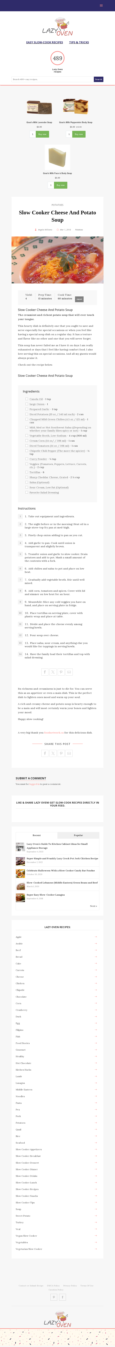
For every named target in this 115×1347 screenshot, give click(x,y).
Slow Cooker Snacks (27, 1196)
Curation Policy (56, 1289)
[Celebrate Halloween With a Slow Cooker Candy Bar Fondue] (20, 877)
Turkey (20, 1222)
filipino (19, 1030)
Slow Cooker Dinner (27, 1169)
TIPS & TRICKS (79, 42)
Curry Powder (38, 459)
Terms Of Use (87, 1285)
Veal (18, 1229)
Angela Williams (45, 229)
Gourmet (21, 1049)
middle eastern (24, 1089)
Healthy (20, 1056)
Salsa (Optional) (39, 482)
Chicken (20, 983)
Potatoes (57, 205)
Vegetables (22, 1242)
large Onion (37, 404)
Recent (37, 835)
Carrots (20, 970)
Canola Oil (36, 399)
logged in (34, 784)
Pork (18, 1116)
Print (79, 299)
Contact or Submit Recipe (31, 1285)
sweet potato (23, 1215)
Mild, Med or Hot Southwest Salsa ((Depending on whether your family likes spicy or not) (60, 429)
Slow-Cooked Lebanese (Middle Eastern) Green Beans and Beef (62, 882)
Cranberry (21, 1010)
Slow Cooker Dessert (27, 1162)
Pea (18, 1109)
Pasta (19, 1103)
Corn (18, 1003)
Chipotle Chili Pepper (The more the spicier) (57, 450)
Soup (18, 1209)
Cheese (20, 976)
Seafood (20, 1142)
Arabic (19, 943)
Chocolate (21, 996)
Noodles (20, 1096)
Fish (18, 1036)
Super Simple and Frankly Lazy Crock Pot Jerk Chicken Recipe (62, 858)
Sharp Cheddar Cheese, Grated (49, 477)
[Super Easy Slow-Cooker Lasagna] (20, 901)
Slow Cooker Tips (25, 1202)
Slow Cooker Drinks (26, 1176)
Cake (18, 963)
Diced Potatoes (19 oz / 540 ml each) (52, 414)
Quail (18, 1129)
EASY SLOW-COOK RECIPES (44, 42)
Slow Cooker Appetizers (29, 1149)
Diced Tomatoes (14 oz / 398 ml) (49, 445)
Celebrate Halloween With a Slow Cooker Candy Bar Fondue (61, 870)
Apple (19, 937)
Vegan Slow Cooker (26, 1235)
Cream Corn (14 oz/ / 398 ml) (48, 440)
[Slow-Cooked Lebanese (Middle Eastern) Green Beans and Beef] (20, 889)
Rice (18, 1136)
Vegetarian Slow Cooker (29, 1249)
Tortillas (35, 472)
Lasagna (20, 1083)
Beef (18, 950)
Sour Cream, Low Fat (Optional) (49, 487)
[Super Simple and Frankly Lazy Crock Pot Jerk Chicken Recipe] (20, 865)
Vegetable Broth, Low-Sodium (48, 435)
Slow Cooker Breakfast (28, 1156)
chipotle (20, 990)
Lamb (19, 1076)
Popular (78, 835)
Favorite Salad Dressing (44, 492)
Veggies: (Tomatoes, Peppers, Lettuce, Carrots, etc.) (58, 465)
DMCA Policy (53, 1285)
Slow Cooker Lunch (26, 1182)
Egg (18, 1023)
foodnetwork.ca (54, 732)
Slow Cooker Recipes (27, 1189)
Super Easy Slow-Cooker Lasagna (46, 894)
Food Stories (23, 1043)
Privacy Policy (70, 1285)
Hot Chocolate (23, 1063)
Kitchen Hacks (23, 1069)
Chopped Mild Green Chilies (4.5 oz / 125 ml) (57, 419)
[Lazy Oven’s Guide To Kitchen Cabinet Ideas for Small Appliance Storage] (20, 851)
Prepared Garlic (39, 409)
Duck (18, 1016)
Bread (19, 956)
